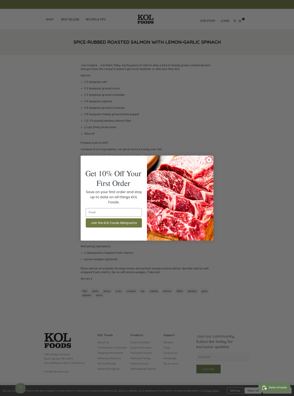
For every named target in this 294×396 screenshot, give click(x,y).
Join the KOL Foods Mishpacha (114, 223)
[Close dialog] (209, 160)
